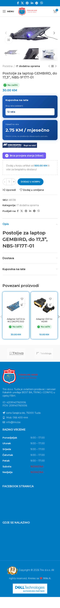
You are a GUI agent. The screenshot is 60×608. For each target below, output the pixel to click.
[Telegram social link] (36, 3)
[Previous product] (49, 66)
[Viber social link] (41, 3)
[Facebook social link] (18, 3)
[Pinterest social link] (27, 3)
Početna (7, 66)
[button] (22, 305)
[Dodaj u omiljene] (22, 299)
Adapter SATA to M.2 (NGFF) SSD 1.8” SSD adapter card (16, 323)
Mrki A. (47, 578)
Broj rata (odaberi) (14, 105)
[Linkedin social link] (32, 3)
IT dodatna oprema (28, 66)
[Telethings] (44, 353)
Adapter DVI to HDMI (44, 320)
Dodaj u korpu (30, 181)
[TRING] (16, 353)
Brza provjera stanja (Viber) (24, 155)
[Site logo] (30, 11)
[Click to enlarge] (8, 40)
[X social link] (22, 3)
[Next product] (56, 66)
